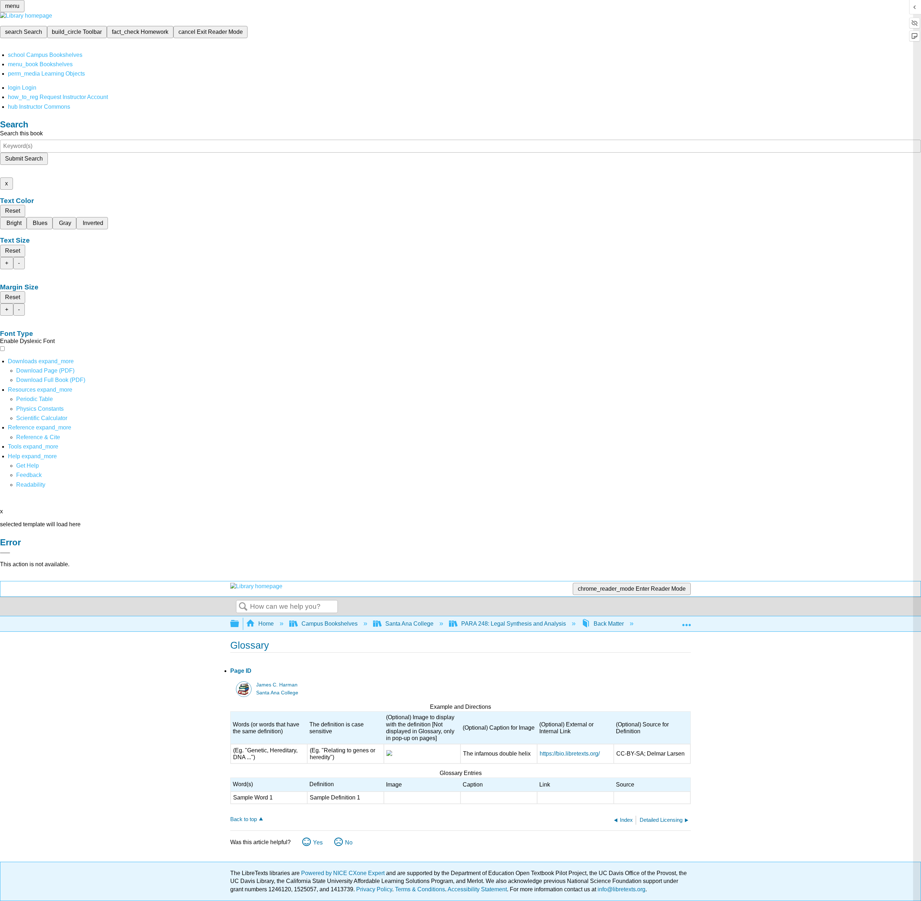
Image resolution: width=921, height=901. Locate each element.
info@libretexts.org (620, 889)
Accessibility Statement (477, 889)
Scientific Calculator (41, 418)
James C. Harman (277, 685)
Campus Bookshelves (329, 624)
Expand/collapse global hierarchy (239, 624)
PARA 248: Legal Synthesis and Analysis (513, 624)
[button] (29, 475)
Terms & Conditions (420, 889)
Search (243, 607)
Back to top (243, 819)
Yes (318, 842)
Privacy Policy (374, 889)
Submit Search (24, 159)
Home (266, 624)
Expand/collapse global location (686, 621)
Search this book (21, 133)
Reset (12, 211)
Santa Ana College (409, 624)
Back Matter (608, 624)
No (349, 842)
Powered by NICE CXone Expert (343, 873)
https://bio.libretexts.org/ (570, 754)
